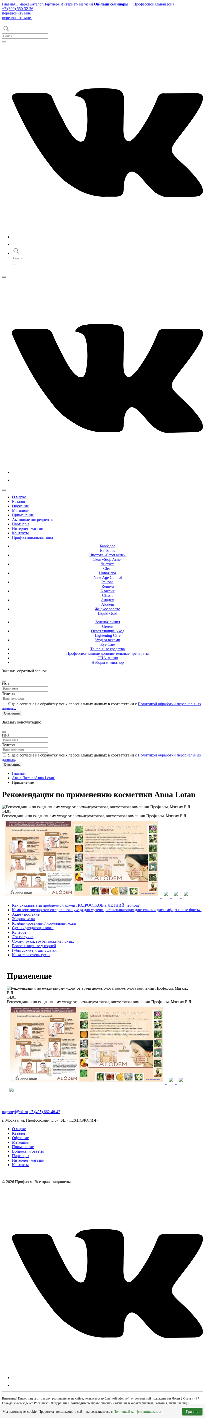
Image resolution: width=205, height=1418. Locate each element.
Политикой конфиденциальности (139, 1412)
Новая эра (108, 575)
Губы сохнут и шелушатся (34, 950)
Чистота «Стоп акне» (108, 557)
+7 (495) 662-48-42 (44, 1112)
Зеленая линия (107, 624)
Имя (5, 684)
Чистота (107, 566)
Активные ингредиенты (33, 519)
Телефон (9, 694)
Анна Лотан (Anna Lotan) (33, 778)
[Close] (4, 681)
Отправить (12, 713)
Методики (21, 510)
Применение (23, 515)
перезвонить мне (16, 13)
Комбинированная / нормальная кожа (44, 923)
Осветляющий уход (107, 633)
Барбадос (107, 548)
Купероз (19, 932)
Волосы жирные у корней (34, 946)
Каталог (36, 4)
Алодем (107, 602)
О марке (23, 4)
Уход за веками (107, 642)
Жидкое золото (107, 611)
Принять (192, 1412)
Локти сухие (23, 937)
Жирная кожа (23, 919)
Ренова (108, 584)
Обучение (20, 506)
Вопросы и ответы (28, 1151)
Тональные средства (107, 649)
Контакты (20, 533)
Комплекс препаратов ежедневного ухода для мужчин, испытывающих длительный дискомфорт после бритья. (107, 910)
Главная (9, 4)
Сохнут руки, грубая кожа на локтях (43, 941)
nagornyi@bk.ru (15, 1112)
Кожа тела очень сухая (31, 955)
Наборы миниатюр (108, 662)
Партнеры (51, 4)
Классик (107, 593)
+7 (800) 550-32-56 (17, 8)
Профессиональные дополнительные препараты (107, 653)
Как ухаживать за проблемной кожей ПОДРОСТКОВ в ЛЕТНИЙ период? (76, 905)
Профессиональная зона (153, 4)
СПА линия (108, 658)
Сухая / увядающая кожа (33, 928)
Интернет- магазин (76, 4)
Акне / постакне (26, 914)
